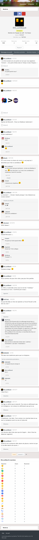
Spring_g (7, 138)
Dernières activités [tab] (19, 52)
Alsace (29, 33)
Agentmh (7, 247)
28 (36, 43)
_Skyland (7, 211)
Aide (3, 533)
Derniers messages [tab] (32, 52)
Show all (5, 66)
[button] (2, 4)
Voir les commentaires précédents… (11, 359)
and (8, 200)
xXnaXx (7, 238)
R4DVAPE (6, 353)
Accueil (8, 533)
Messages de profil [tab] (6, 52)
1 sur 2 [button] (14, 454)
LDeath (5, 158)
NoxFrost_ (6, 299)
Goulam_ (7, 69)
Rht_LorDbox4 (7, 58)
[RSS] (11, 532)
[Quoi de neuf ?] (37, 4)
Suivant (20, 454)
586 (3, 43)
